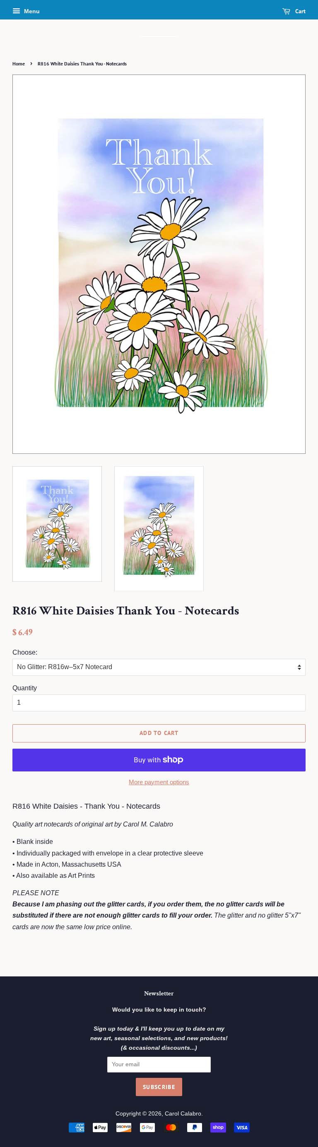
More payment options (159, 782)
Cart (300, 11)
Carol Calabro (183, 1114)
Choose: (24, 652)
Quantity (24, 688)
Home (18, 63)
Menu (31, 11)
